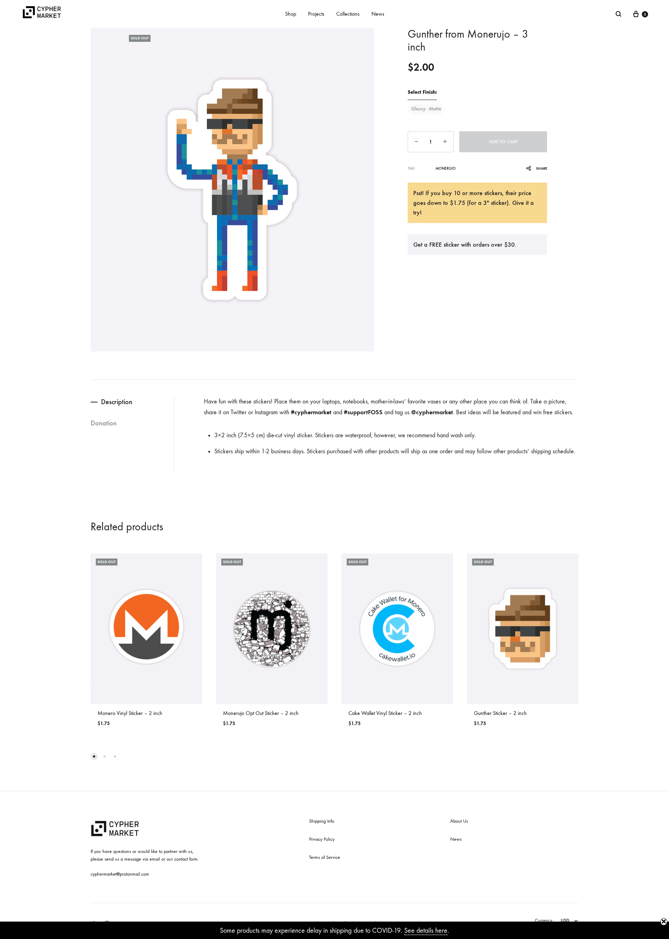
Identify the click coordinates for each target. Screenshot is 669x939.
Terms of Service (324, 857)
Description (116, 402)
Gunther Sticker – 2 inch (500, 713)
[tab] (132, 402)
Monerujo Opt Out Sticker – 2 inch (261, 713)
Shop (290, 13)
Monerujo (446, 168)
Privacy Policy (321, 839)
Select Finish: (422, 92)
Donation (104, 423)
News (377, 13)
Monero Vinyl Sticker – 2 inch (130, 713)
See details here (425, 930)
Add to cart (503, 142)
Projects (316, 13)
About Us (459, 821)
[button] (94, 756)
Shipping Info (321, 821)
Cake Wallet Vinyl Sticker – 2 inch (385, 713)
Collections (348, 13)
